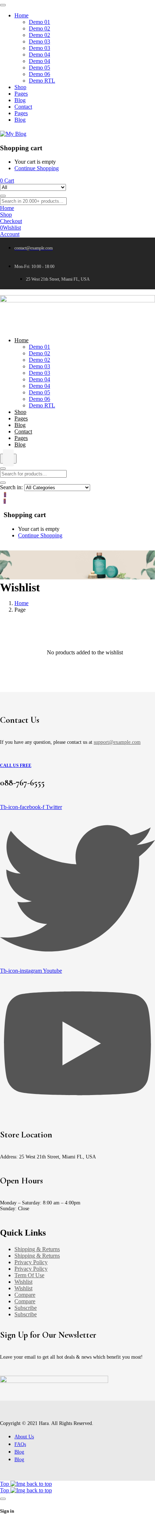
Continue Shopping (36, 168)
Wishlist (23, 1282)
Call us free (15, 765)
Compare (24, 1295)
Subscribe (25, 1308)
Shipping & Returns (37, 1249)
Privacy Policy (31, 1262)
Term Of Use (29, 1275)
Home (21, 603)
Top (5, 1484)
